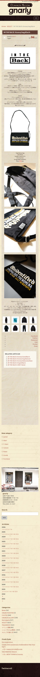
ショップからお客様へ (9, 630)
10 (14, 534)
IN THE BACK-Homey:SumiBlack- (19, 357)
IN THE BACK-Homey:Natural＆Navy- (20, 361)
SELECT (14, 36)
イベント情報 (6, 627)
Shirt (5, 440)
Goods (5, 455)
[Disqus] (20, 398)
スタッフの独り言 (7, 632)
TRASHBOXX (6, 625)
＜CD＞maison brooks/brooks (12, 649)
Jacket (5, 437)
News (4, 610)
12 (17, 534)
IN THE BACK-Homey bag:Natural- (19, 359)
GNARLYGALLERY (8, 618)
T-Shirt (5, 444)
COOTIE (4, 615)
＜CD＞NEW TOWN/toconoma (12, 654)
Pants (5, 452)
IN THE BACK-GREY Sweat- (17, 365)
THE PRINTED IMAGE (9, 652)
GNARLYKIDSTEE (8, 613)
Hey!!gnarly (6, 620)
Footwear (6, 459)
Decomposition (7, 642)
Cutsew (5, 448)
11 (16, 534)
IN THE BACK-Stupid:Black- (17, 363)
